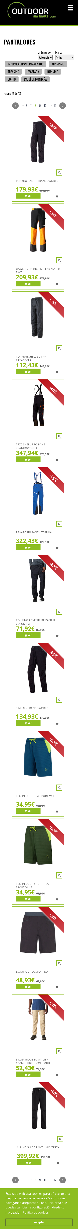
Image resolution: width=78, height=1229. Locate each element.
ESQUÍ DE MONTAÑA (35, 79)
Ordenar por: (45, 52)
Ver (29, 195)
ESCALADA (33, 71)
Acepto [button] (39, 1222)
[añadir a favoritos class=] (57, 196)
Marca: (59, 52)
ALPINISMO (58, 64)
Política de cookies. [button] (36, 1212)
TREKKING (13, 71)
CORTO (12, 79)
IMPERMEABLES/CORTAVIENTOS (25, 64)
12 (55, 105)
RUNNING (52, 71)
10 (45, 105)
